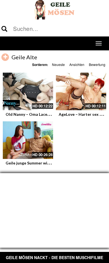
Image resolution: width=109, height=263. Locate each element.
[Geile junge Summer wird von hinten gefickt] (28, 140)
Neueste (58, 64)
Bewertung (97, 64)
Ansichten (76, 64)
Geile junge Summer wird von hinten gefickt (46, 163)
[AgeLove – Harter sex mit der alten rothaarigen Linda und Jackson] (81, 91)
